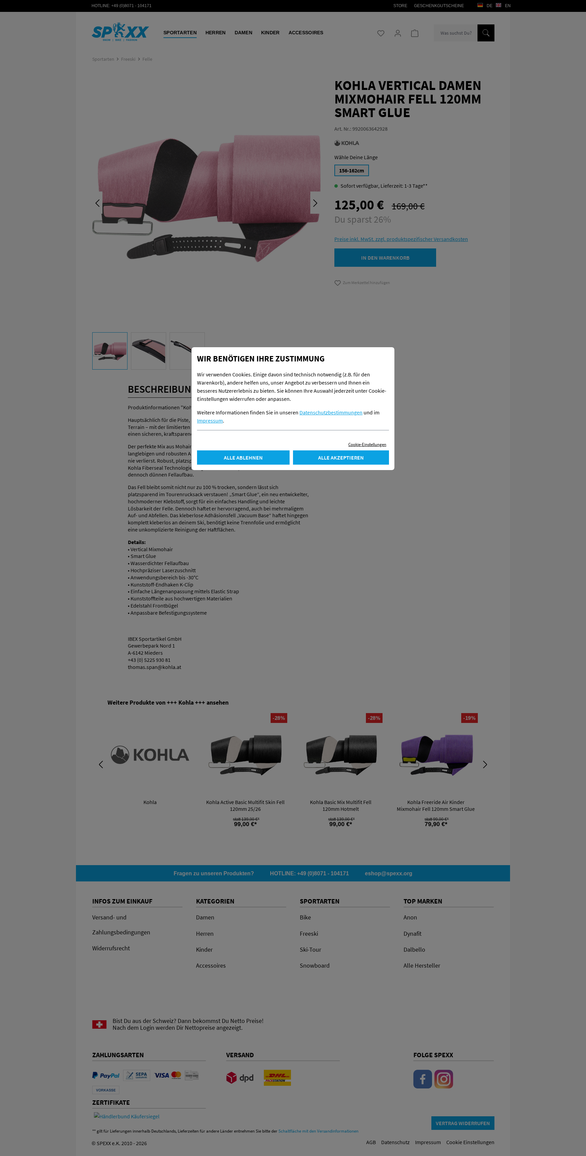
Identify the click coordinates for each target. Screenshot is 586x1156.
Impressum (210, 420)
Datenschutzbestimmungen (331, 412)
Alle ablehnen (243, 457)
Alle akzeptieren (341, 457)
